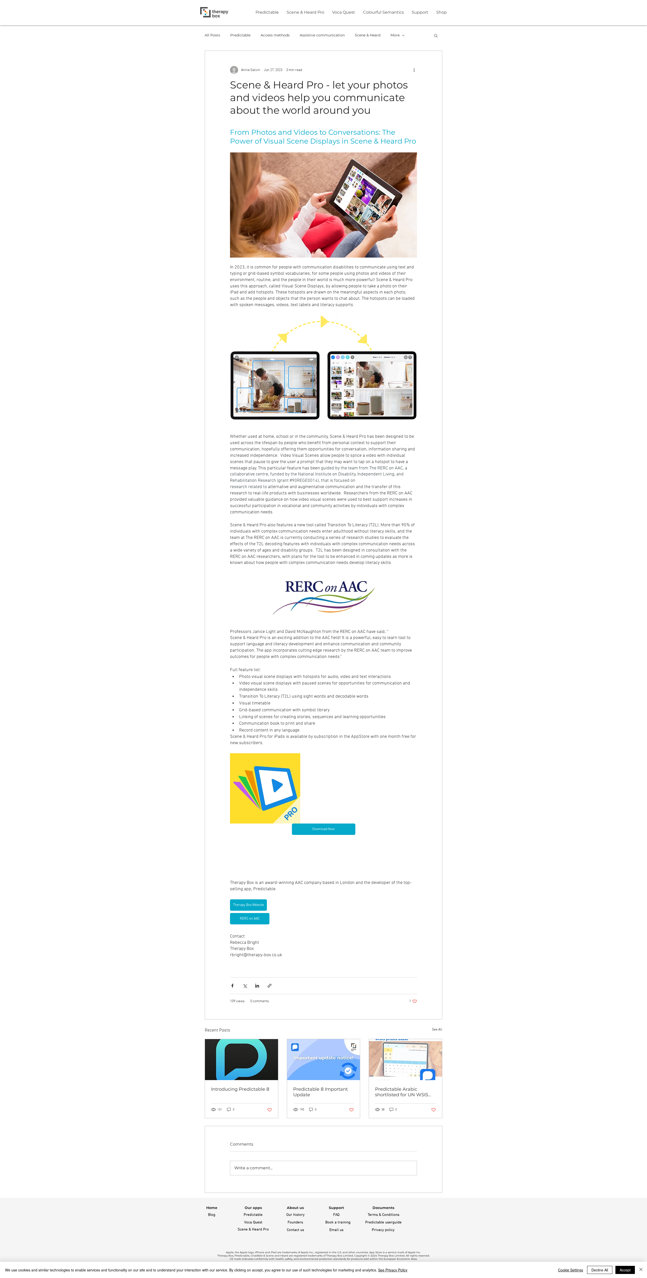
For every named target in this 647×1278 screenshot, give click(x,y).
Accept (625, 1269)
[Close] (641, 1270)
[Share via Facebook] (232, 985)
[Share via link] (269, 985)
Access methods (275, 35)
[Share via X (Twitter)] (244, 985)
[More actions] (414, 70)
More (395, 35)
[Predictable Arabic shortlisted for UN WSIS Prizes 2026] (405, 1059)
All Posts (212, 35)
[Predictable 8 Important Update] (323, 1059)
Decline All (599, 1269)
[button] (435, 35)
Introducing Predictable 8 (240, 1089)
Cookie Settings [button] (570, 1269)
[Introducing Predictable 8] (241, 1059)
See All (437, 1030)
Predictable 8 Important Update (320, 1092)
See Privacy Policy (392, 1269)
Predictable (240, 35)
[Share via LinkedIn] (257, 985)
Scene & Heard (367, 35)
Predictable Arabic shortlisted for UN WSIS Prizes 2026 (401, 1092)
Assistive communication (322, 35)
